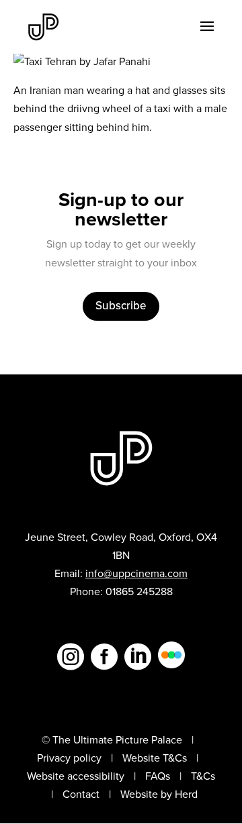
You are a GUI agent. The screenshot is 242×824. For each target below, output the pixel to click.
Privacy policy (69, 758)
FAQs (157, 776)
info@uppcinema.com (136, 573)
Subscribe (121, 305)
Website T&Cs (154, 758)
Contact (81, 794)
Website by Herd (159, 794)
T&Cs (203, 776)
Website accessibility (75, 776)
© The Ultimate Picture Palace (112, 740)
